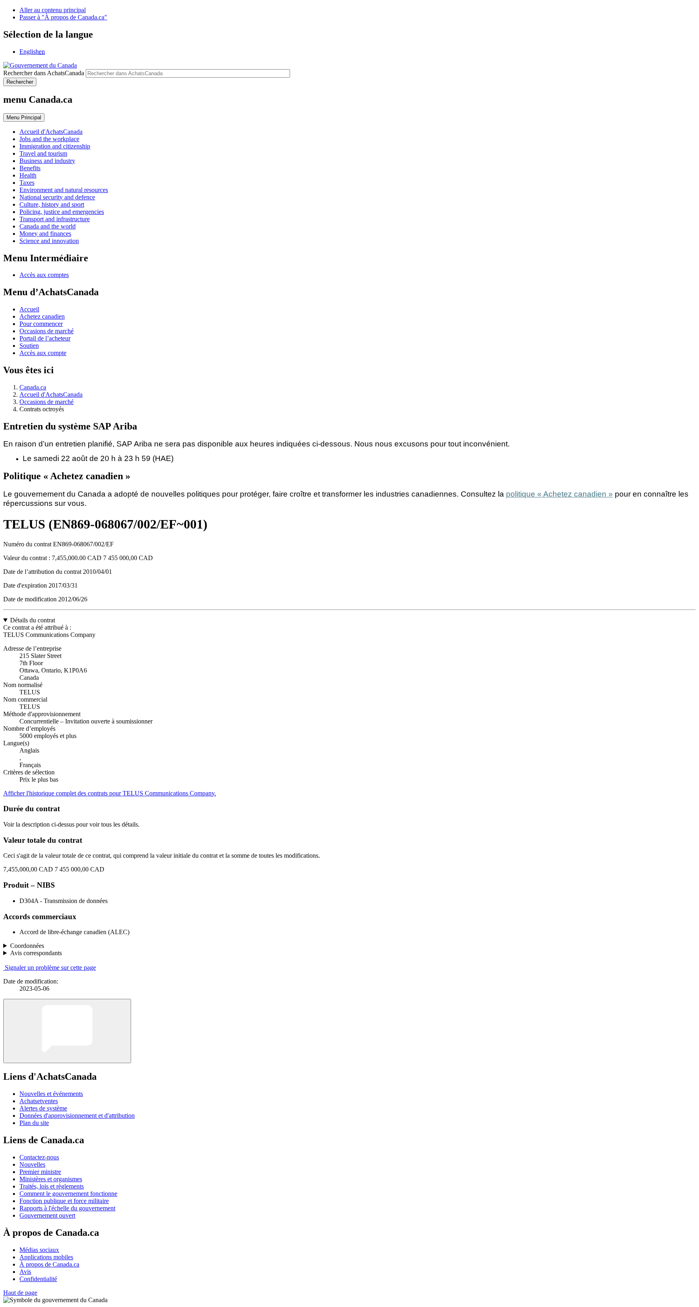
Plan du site (34, 1122)
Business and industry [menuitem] (47, 160)
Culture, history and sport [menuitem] (51, 204)
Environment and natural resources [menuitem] (63, 189)
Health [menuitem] (27, 175)
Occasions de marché (46, 331)
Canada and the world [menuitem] (47, 226)
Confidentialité (38, 1278)
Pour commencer (41, 323)
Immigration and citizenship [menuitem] (54, 146)
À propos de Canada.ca (49, 1264)
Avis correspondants (36, 953)
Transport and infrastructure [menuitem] (54, 219)
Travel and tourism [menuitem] (43, 153)
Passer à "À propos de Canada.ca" (63, 17)
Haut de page (20, 1292)
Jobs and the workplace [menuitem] (49, 138)
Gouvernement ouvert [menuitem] (47, 1215)
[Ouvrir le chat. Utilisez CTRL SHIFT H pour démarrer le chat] (67, 1031)
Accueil (29, 309)
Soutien (29, 345)
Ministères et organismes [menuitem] (50, 1179)
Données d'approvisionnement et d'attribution (77, 1115)
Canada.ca (32, 387)
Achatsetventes (38, 1101)
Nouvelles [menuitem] (32, 1164)
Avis (25, 1271)
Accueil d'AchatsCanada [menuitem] (51, 131)
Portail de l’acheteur (44, 338)
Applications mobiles (46, 1257)
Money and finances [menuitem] (45, 233)
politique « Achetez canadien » (559, 494)
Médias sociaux (39, 1249)
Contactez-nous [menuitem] (39, 1157)
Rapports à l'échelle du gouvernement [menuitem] (67, 1208)
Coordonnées (27, 945)
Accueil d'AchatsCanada (51, 394)
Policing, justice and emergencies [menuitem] (61, 211)
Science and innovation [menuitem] (49, 240)
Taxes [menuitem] (26, 182)
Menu (23, 117)
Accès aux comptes (44, 274)
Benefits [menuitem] (29, 168)
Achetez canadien (42, 316)
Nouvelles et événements (51, 1093)
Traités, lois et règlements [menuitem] (51, 1186)
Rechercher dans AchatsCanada (43, 73)
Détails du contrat (32, 620)
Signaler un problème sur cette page (50, 967)
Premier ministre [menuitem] (40, 1171)
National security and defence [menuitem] (57, 197)
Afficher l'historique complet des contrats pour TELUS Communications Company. (109, 793)
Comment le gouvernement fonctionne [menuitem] (68, 1193)
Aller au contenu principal (52, 9)
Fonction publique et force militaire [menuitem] (64, 1200)
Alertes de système (43, 1108)
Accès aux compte (42, 352)
